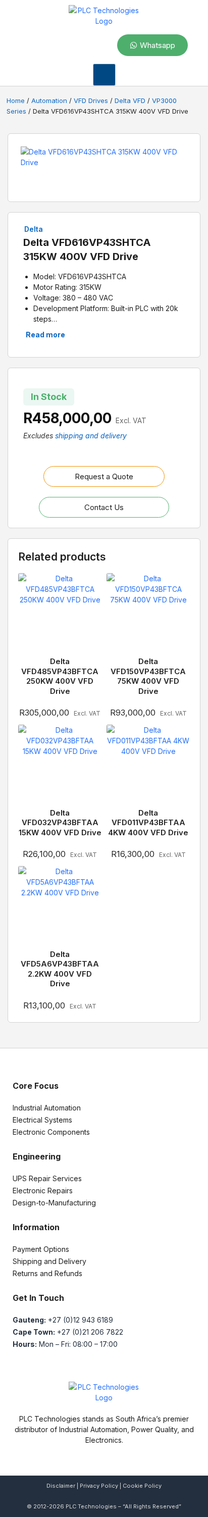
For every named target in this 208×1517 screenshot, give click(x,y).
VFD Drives (91, 100)
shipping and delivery (91, 435)
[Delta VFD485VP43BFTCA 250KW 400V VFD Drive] (59, 614)
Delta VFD (130, 100)
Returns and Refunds (47, 1273)
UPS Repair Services (47, 1178)
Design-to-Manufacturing (54, 1202)
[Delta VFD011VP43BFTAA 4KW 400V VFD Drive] (148, 766)
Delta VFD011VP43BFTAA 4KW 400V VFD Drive (148, 822)
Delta (33, 229)
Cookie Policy (142, 1485)
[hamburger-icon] (104, 75)
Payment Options (41, 1249)
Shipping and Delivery (49, 1261)
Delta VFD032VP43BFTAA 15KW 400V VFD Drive (60, 822)
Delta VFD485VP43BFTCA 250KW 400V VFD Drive (59, 676)
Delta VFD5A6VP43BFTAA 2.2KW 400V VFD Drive (60, 969)
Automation (49, 100)
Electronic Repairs (43, 1190)
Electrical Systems (42, 1120)
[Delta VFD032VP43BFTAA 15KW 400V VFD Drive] (59, 766)
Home (16, 100)
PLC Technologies (91, 1506)
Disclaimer (60, 1485)
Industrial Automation (47, 1107)
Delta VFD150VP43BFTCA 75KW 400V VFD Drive (148, 676)
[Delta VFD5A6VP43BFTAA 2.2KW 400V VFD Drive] (59, 907)
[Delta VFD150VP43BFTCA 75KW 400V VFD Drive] (148, 614)
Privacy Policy (99, 1485)
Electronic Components (51, 1132)
